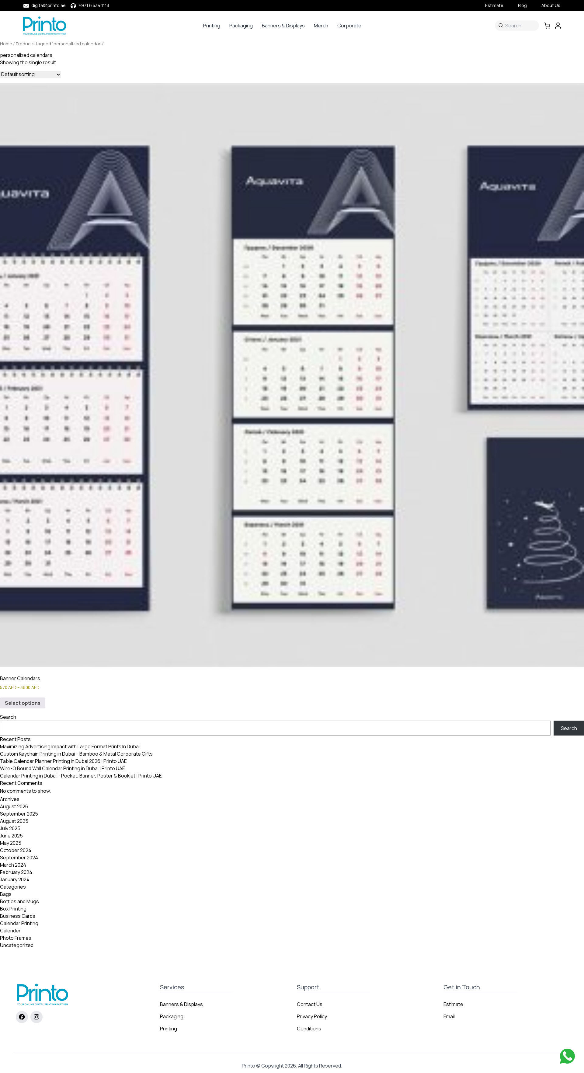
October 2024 (15, 850)
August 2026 (14, 806)
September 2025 (19, 813)
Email (449, 1016)
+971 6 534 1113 (93, 5)
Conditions (309, 1028)
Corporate (349, 25)
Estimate (494, 5)
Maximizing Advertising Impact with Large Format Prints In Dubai (70, 746)
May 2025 (10, 843)
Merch (321, 25)
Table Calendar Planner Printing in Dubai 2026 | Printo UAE (63, 761)
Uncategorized (16, 945)
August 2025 (14, 821)
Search (8, 717)
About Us (550, 5)
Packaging (241, 25)
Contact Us (309, 1004)
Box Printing (13, 908)
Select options (22, 703)
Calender (10, 930)
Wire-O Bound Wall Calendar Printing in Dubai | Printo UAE (62, 768)
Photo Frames (15, 938)
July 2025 (10, 828)
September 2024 (19, 857)
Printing (211, 25)
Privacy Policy (312, 1016)
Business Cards (17, 916)
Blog (522, 5)
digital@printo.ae (48, 5)
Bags (6, 894)
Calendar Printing (19, 923)
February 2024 (16, 872)
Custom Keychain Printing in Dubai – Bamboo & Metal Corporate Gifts (76, 753)
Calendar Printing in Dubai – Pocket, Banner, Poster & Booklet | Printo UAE (81, 775)
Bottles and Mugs (19, 901)
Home (6, 43)
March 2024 (13, 865)
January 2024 (15, 879)
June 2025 (11, 835)
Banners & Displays (283, 25)
